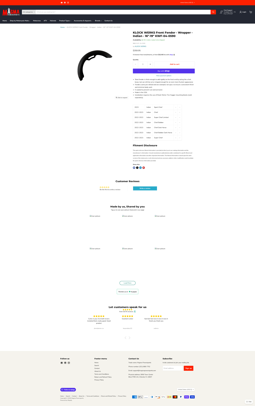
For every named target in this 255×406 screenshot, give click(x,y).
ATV (45, 21)
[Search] (213, 12)
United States (186, 2)
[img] (127, 310)
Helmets (53, 21)
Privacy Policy (99, 380)
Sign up (188, 368)
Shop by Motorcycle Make (19, 21)
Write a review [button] (145, 188)
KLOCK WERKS (140, 46)
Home (4, 21)
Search (96, 365)
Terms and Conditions (101, 374)
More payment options (163, 76)
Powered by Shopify (66, 400)
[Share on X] (137, 168)
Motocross (37, 21)
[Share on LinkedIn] (140, 168)
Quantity (135, 60)
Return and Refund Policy (103, 377)
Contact (97, 368)
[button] (243, 12)
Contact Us (108, 21)
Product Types (64, 21)
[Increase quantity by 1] (150, 64)
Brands (98, 21)
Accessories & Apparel (82, 21)
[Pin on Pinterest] (143, 168)
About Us (97, 371)
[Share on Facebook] (134, 168)
